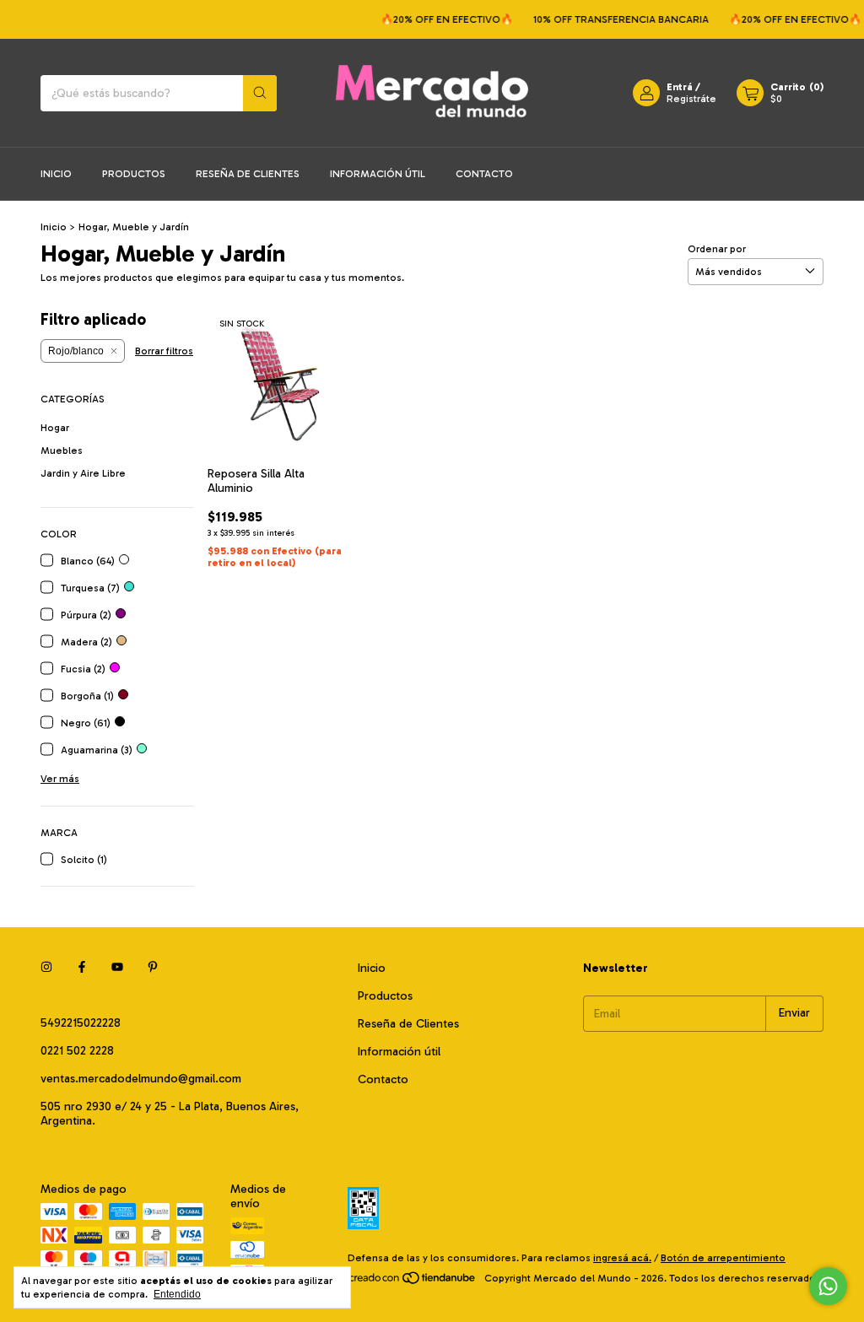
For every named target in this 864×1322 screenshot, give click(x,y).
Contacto (484, 174)
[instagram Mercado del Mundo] (46, 968)
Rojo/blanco (76, 351)
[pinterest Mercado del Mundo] (153, 968)
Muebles (61, 450)
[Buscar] (260, 93)
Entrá (680, 87)
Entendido (177, 1294)
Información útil (377, 174)
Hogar (54, 428)
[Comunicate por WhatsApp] (828, 1286)
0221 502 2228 (77, 1051)
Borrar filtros (164, 351)
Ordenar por (717, 249)
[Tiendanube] (413, 1282)
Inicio (56, 174)
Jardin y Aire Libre (83, 473)
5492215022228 (80, 1023)
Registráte (691, 99)
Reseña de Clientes (248, 174)
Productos (133, 174)
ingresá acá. (622, 1258)
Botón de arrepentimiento (723, 1258)
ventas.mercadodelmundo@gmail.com (140, 1078)
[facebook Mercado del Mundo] (82, 968)
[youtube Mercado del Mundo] (117, 968)
